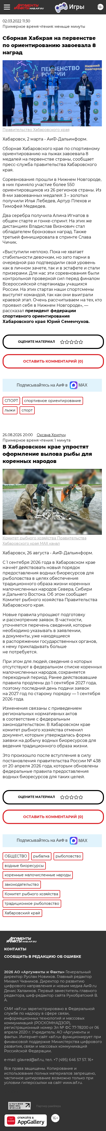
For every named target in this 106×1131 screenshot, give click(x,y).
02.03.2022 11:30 (16, 21)
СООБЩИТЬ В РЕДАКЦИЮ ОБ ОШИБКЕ (42, 956)
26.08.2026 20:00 (18, 435)
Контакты (15, 949)
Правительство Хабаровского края (36, 129)
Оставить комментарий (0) (53, 361)
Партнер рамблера (48, 1106)
